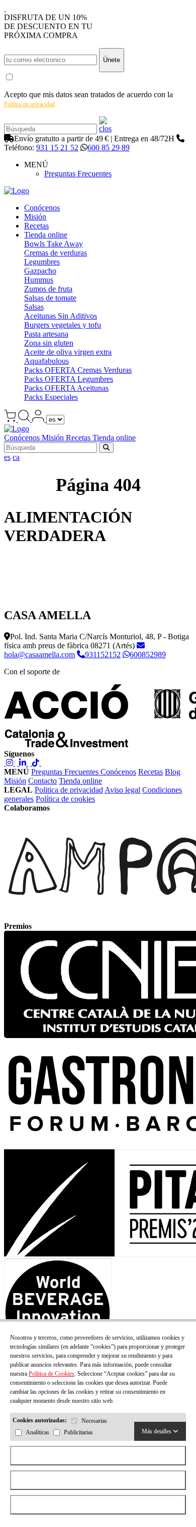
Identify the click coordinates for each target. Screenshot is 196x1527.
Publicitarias (78, 1432)
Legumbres (42, 262)
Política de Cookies (51, 1373)
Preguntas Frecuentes (78, 173)
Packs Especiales (51, 397)
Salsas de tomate (50, 298)
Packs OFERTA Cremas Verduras (78, 370)
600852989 (148, 654)
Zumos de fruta (48, 289)
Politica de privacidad (69, 790)
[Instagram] (9, 762)
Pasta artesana (46, 334)
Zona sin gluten (48, 343)
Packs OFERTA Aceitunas (66, 388)
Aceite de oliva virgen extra (68, 352)
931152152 (103, 654)
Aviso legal (122, 790)
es (7, 457)
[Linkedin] (22, 762)
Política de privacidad (29, 104)
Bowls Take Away (53, 243)
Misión (35, 216)
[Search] (105, 128)
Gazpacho (40, 271)
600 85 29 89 (108, 147)
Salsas (34, 307)
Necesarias (94, 1421)
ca (16, 457)
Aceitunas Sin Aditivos (60, 316)
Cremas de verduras (55, 252)
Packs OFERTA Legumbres (68, 379)
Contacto (42, 781)
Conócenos (42, 207)
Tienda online (45, 234)
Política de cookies (65, 799)
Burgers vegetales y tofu (62, 325)
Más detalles (157, 1431)
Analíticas (37, 1432)
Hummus (38, 280)
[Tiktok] (35, 762)
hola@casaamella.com (39, 654)
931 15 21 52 (57, 147)
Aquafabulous (46, 361)
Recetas (36, 225)
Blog (172, 772)
